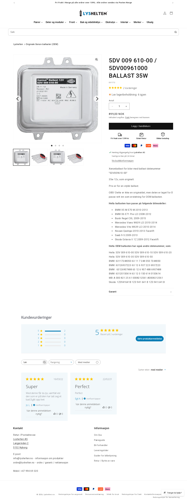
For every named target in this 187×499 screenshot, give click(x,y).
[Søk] (175, 32)
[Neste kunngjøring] (173, 3)
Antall (111, 100)
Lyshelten (18, 44)
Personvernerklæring (94, 494)
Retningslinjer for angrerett (70, 494)
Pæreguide (99, 440)
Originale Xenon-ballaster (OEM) (42, 44)
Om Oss (98, 435)
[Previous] (18, 99)
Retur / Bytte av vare (104, 461)
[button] (141, 292)
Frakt (127, 117)
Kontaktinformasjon (152, 494)
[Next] (97, 99)
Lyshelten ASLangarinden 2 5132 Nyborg (21, 443)
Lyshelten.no (49, 494)
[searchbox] (31, 362)
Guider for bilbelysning (105, 455)
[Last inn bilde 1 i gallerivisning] (21, 157)
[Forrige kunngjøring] (14, 3)
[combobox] (61, 362)
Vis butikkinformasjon (123, 161)
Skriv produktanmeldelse (149, 338)
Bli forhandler (101, 445)
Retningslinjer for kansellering (166, 497)
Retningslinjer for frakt (132, 494)
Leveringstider (101, 450)
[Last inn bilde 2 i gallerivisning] (39, 157)
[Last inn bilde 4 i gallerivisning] (75, 157)
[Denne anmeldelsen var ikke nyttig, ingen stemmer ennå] (60, 413)
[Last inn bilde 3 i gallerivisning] (57, 157)
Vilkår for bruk (113, 494)
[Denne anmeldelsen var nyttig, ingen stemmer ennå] (55, 413)
